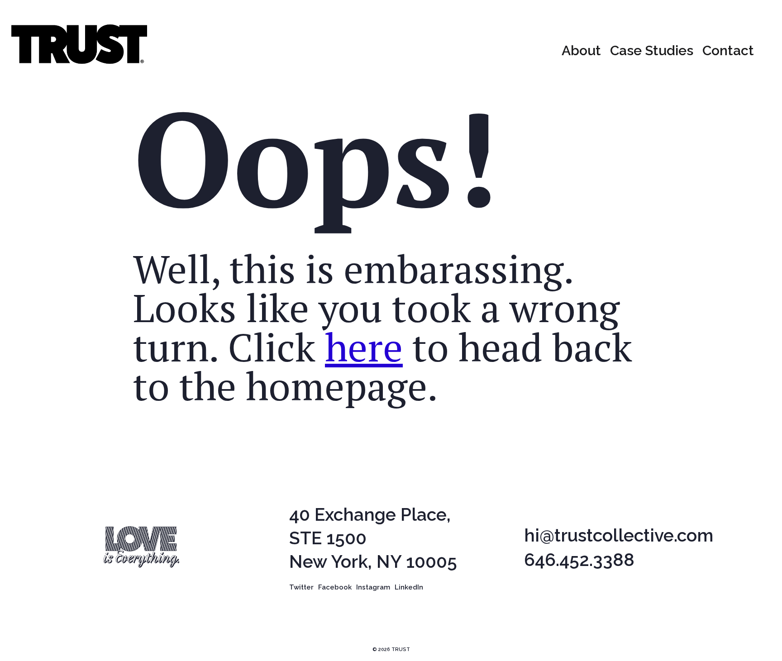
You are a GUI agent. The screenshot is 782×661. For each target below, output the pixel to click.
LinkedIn (409, 587)
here (364, 347)
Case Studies (651, 50)
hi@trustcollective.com (618, 536)
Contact (728, 50)
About (581, 50)
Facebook (335, 587)
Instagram (373, 587)
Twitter (301, 587)
